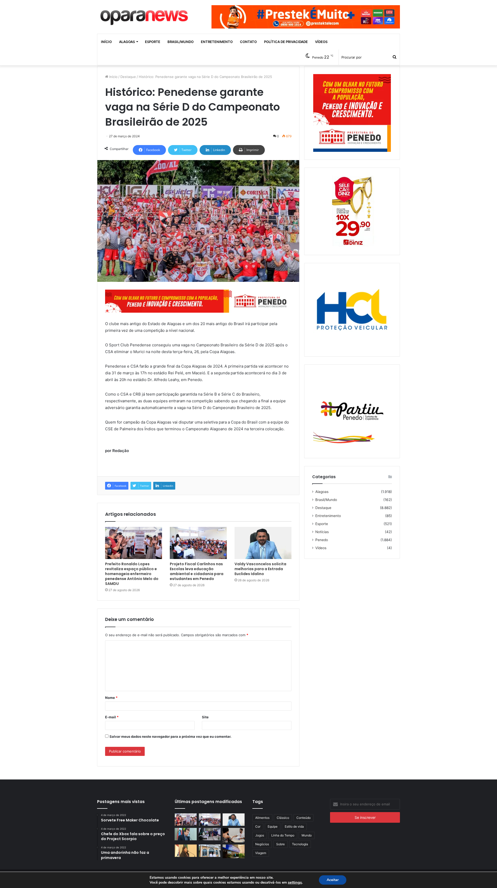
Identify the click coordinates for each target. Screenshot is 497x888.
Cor (257, 826)
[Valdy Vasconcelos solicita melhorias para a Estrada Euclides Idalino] (263, 543)
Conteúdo (303, 818)
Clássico (283, 818)
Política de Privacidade (286, 42)
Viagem (260, 853)
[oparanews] (145, 15)
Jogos (259, 835)
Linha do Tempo (282, 835)
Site (205, 717)
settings (295, 882)
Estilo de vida (294, 826)
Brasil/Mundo (180, 42)
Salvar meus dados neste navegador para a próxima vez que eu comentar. (170, 736)
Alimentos (262, 818)
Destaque (128, 77)
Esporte (152, 42)
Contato (248, 42)
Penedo (321, 540)
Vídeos (321, 42)
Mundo (307, 835)
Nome (111, 698)
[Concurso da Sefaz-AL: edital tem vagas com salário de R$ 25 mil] (234, 851)
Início (106, 42)
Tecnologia (300, 844)
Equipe (272, 826)
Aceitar (333, 879)
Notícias (322, 532)
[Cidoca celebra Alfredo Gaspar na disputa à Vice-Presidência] (186, 834)
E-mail (112, 717)
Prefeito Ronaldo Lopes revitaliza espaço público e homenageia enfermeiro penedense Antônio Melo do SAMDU (131, 573)
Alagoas (127, 42)
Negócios (262, 844)
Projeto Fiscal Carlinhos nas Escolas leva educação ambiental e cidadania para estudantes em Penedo (196, 571)
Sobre (280, 844)
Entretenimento (217, 42)
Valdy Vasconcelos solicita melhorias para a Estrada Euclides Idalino (260, 568)
